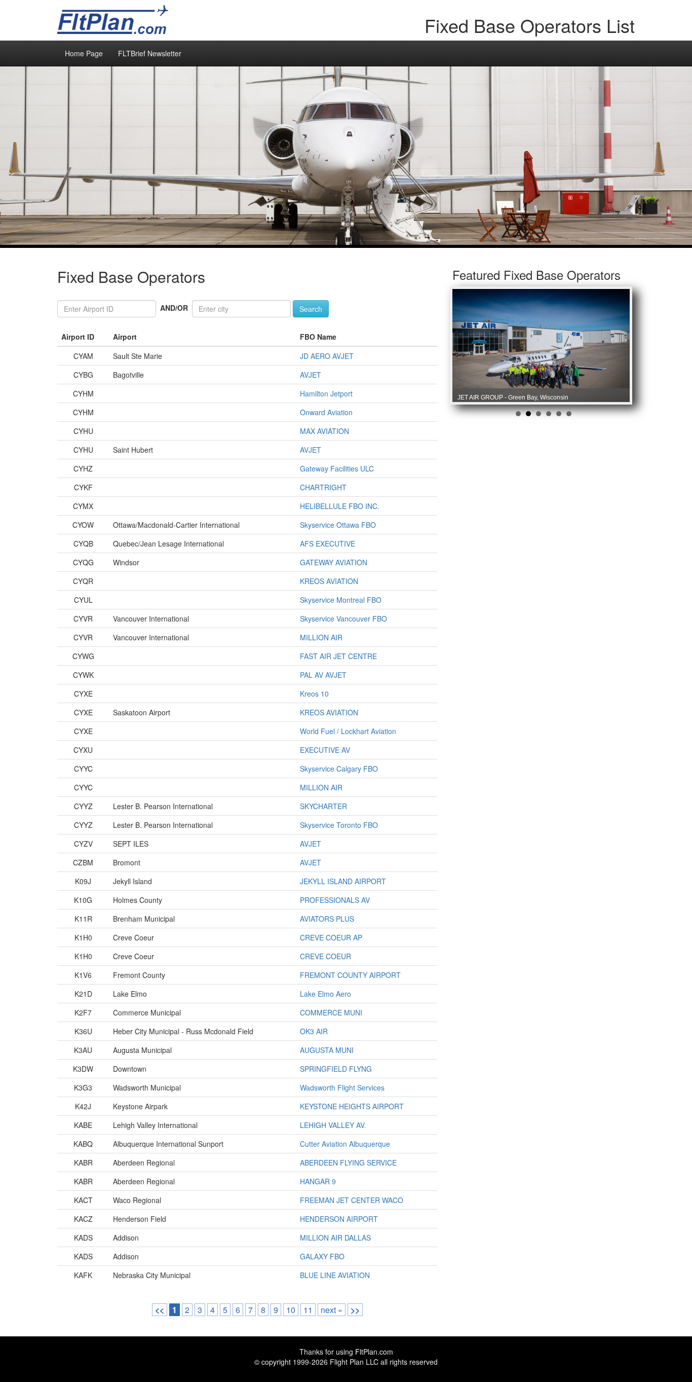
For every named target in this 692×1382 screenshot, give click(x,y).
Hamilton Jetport (326, 393)
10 (290, 1310)
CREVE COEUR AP (331, 937)
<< (159, 1310)
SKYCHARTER (323, 806)
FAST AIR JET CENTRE (338, 656)
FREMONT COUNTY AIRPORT (350, 975)
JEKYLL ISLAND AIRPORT (343, 881)
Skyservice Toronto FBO (339, 825)
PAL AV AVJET (323, 675)
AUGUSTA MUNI (327, 1050)
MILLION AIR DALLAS (335, 1237)
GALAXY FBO (322, 1256)
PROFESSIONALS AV (335, 900)
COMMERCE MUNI (331, 1012)
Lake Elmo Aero (325, 994)
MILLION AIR (321, 637)
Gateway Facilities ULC (337, 468)
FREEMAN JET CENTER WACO (351, 1200)
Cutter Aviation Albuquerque (345, 1144)
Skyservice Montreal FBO (340, 600)
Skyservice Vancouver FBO (343, 618)
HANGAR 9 (318, 1181)
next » (331, 1310)
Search (310, 309)
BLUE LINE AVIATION (335, 1275)
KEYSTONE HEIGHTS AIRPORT (352, 1106)
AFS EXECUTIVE (327, 543)
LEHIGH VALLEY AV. (333, 1125)
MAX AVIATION (324, 431)
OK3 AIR (314, 1031)
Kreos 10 (314, 693)
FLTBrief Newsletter (149, 53)
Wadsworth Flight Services (342, 1087)
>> (355, 1310)
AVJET (310, 375)
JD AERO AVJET (327, 356)
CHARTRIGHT (323, 487)
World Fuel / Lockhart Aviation (348, 731)
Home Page (84, 53)
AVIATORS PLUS (327, 919)
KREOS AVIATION (329, 581)
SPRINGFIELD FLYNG (336, 1069)
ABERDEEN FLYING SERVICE (348, 1162)
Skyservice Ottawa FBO (338, 525)
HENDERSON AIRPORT (339, 1219)
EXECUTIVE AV (325, 750)
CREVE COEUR (325, 956)
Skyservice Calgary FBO (339, 768)
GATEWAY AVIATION (333, 562)
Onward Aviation (326, 412)
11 (308, 1310)
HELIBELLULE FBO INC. (339, 506)
